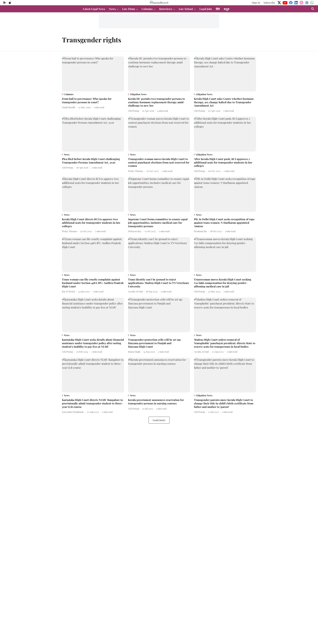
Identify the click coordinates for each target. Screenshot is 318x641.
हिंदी (218, 9)
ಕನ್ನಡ (226, 9)
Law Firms (128, 9)
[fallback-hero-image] (93, 73)
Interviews (165, 9)
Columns (147, 9)
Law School (186, 9)
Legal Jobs (205, 9)
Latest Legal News (94, 9)
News (112, 9)
